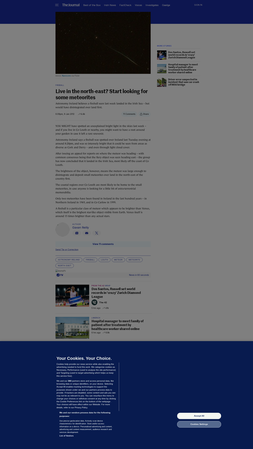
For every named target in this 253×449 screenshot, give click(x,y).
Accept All (199, 416)
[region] (126, 395)
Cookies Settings (199, 424)
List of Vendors (66, 436)
